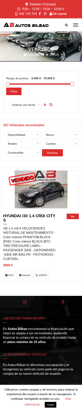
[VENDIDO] (41, 189)
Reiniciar (52, 152)
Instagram (25, 302)
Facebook (63, 302)
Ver (73, 216)
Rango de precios (17, 78)
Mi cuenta (59, 14)
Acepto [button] (50, 404)
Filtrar (14, 91)
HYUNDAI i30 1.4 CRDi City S (29, 218)
